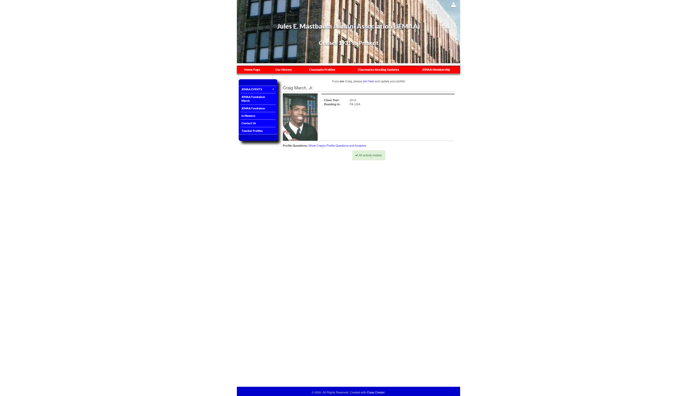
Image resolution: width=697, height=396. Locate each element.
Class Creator (376, 392)
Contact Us (248, 123)
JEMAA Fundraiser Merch (253, 98)
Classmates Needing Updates (378, 69)
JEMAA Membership (436, 69)
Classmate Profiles (322, 69)
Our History (283, 69)
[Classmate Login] (453, 5)
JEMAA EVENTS (251, 89)
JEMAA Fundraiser (253, 108)
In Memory (248, 115)
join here (368, 81)
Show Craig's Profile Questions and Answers (337, 145)
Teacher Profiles (252, 130)
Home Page (252, 69)
